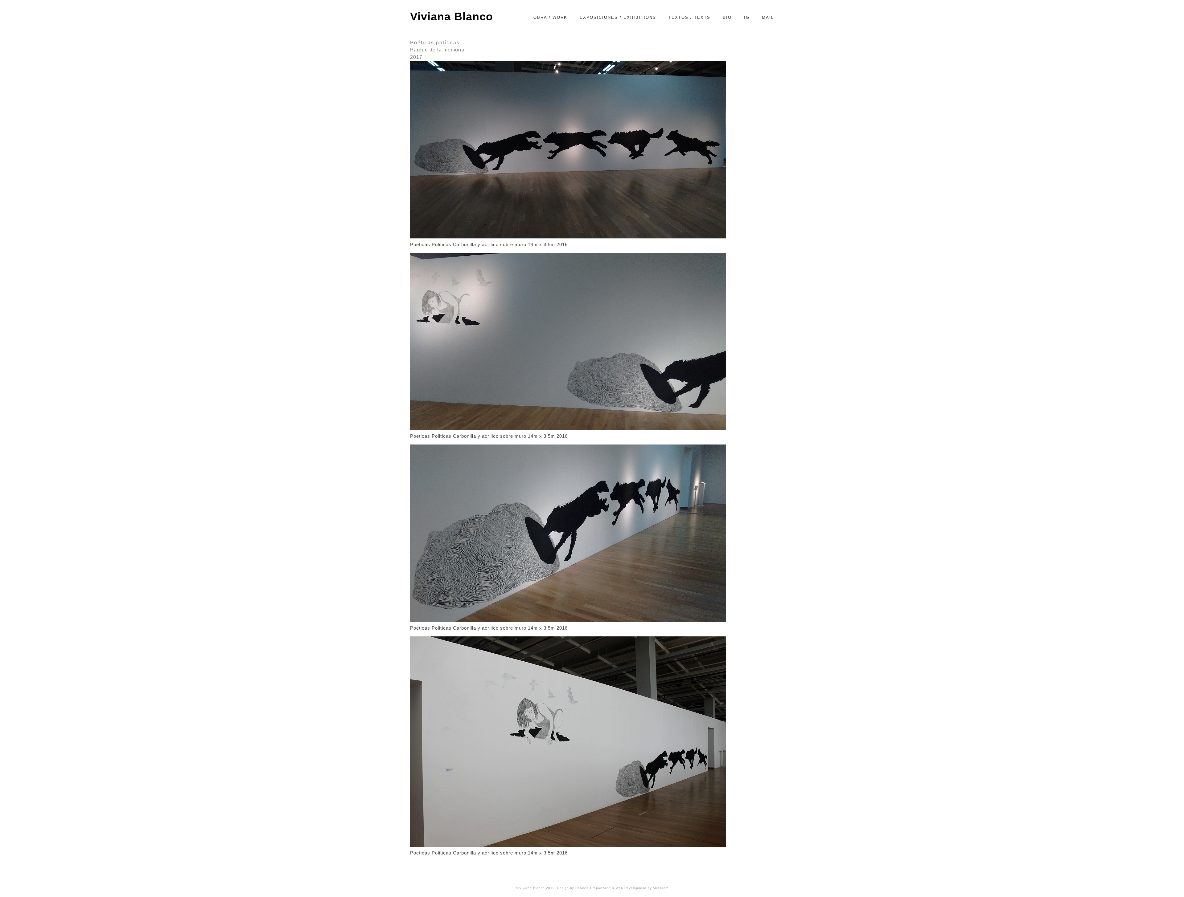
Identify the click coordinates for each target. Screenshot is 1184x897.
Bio (727, 17)
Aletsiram (660, 888)
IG (747, 17)
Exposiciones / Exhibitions (618, 17)
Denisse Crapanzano (593, 888)
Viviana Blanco (451, 16)
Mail (768, 17)
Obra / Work (550, 17)
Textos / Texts (689, 17)
